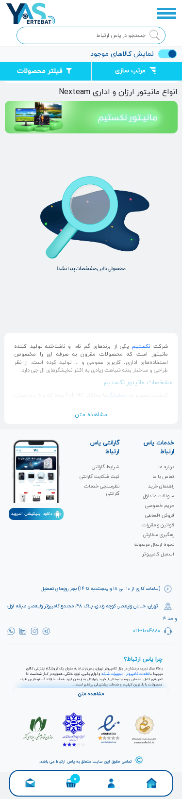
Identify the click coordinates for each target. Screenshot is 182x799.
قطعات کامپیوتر (137, 673)
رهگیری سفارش (158, 534)
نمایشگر (116, 395)
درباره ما (166, 467)
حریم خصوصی (159, 505)
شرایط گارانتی (105, 467)
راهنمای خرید (161, 486)
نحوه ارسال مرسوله (154, 544)
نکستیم (141, 346)
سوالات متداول (158, 496)
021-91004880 (146, 630)
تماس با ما (163, 476)
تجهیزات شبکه (112, 673)
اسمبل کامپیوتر (158, 554)
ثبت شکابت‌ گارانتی (99, 476)
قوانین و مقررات (158, 525)
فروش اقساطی (159, 515)
